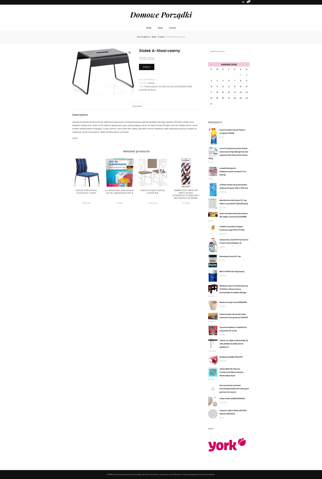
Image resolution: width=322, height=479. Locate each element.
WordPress (210, 474)
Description (137, 106)
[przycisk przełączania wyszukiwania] (243, 2)
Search (247, 52)
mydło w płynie (150, 86)
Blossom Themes (181, 474)
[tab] (137, 106)
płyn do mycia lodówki (176, 86)
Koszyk (172, 27)
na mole (162, 86)
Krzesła (151, 83)
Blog (160, 27)
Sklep (148, 27)
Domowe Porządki (161, 14)
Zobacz (147, 67)
